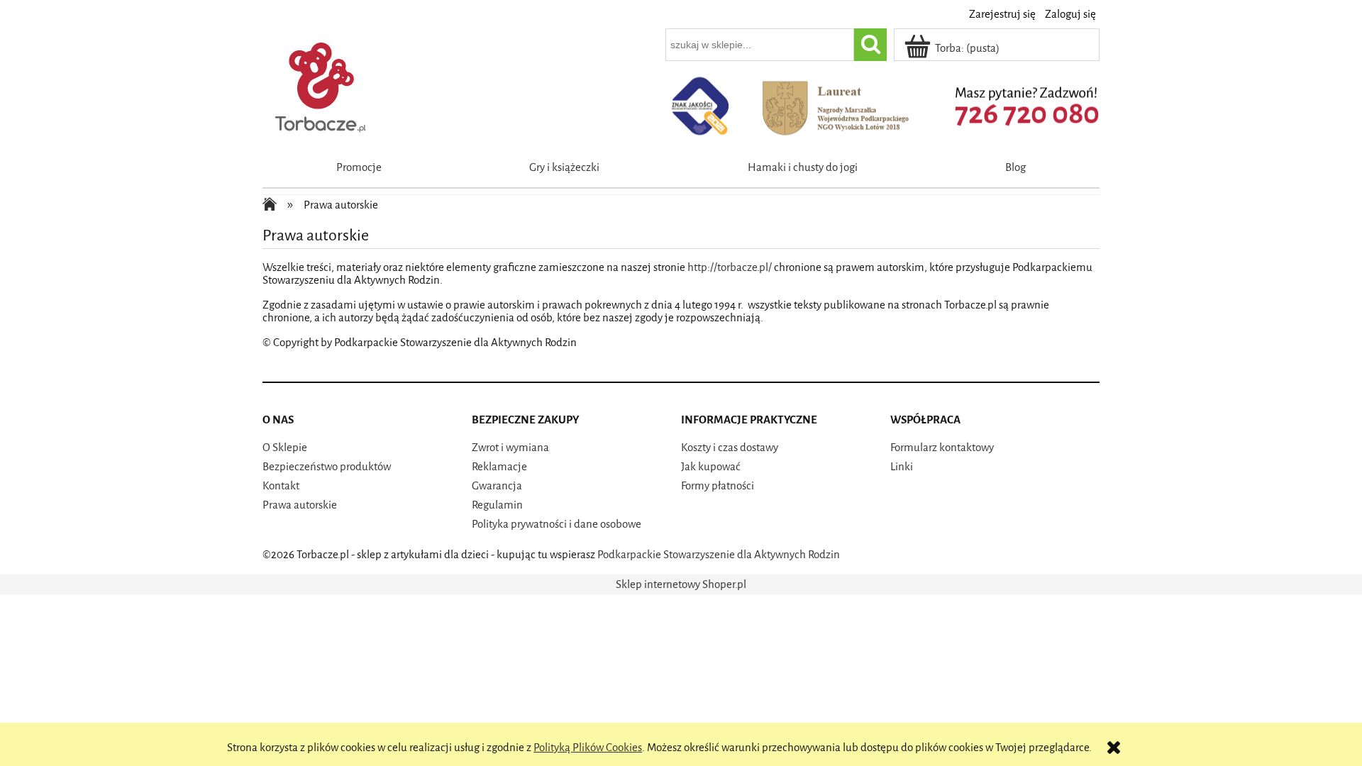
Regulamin (497, 505)
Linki (901, 467)
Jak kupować (711, 467)
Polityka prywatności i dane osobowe (556, 524)
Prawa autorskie (299, 505)
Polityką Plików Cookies (587, 747)
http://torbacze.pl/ (729, 267)
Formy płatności (717, 486)
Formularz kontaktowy (942, 447)
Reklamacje (499, 467)
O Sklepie (284, 447)
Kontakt (280, 486)
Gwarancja (497, 486)
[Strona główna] (321, 84)
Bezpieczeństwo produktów (326, 467)
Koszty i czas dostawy (729, 447)
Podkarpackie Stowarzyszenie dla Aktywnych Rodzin (718, 555)
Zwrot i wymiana (510, 447)
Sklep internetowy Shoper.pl (681, 584)
